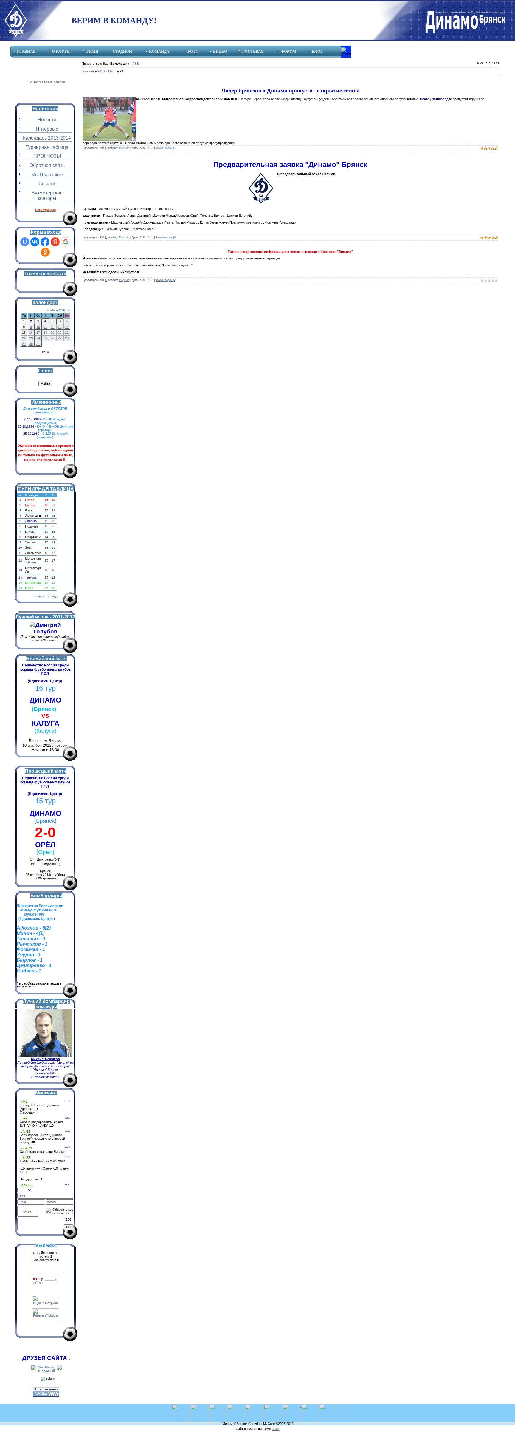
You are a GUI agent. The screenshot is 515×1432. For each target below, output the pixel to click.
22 (24, 338)
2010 (101, 71)
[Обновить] (71, 1189)
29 (24, 344)
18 (45, 332)
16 (31, 332)
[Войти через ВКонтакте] (34, 241)
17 (38, 332)
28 (67, 338)
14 (67, 327)
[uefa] (181, 1406)
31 (38, 344)
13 (59, 327)
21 (67, 332)
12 (52, 327)
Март (112, 71)
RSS (135, 63)
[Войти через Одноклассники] (45, 252)
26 (52, 338)
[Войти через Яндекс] (55, 241)
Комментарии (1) (166, 147)
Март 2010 (58, 310)
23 (31, 338)
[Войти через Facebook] (45, 241)
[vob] (292, 1406)
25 (45, 338)
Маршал (124, 147)
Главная (88, 71)
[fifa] (199, 1406)
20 (59, 332)
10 (38, 327)
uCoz (276, 1429)
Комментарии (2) (166, 280)
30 (31, 344)
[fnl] (331, 1406)
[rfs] (273, 1406)
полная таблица (46, 596)
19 (52, 332)
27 (59, 338)
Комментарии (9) (166, 237)
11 (45, 327)
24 (38, 338)
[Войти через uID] (24, 241)
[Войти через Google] (65, 242)
